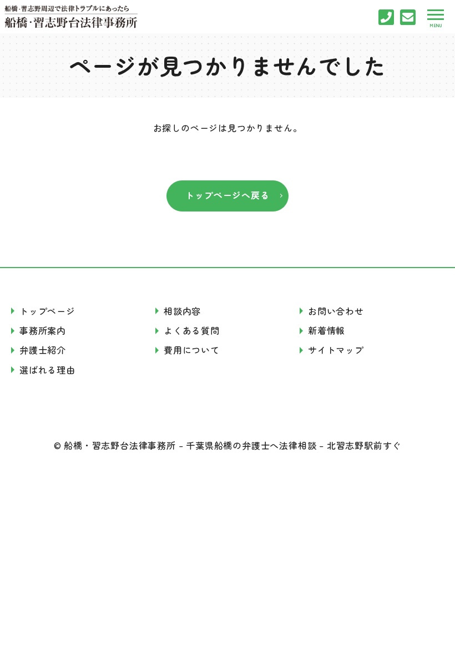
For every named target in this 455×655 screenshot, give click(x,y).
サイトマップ (336, 349)
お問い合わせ (336, 311)
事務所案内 (42, 330)
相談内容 (182, 311)
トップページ (47, 311)
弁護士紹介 (42, 349)
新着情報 (326, 330)
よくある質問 (192, 330)
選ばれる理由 (47, 369)
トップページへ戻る (227, 194)
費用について (192, 349)
